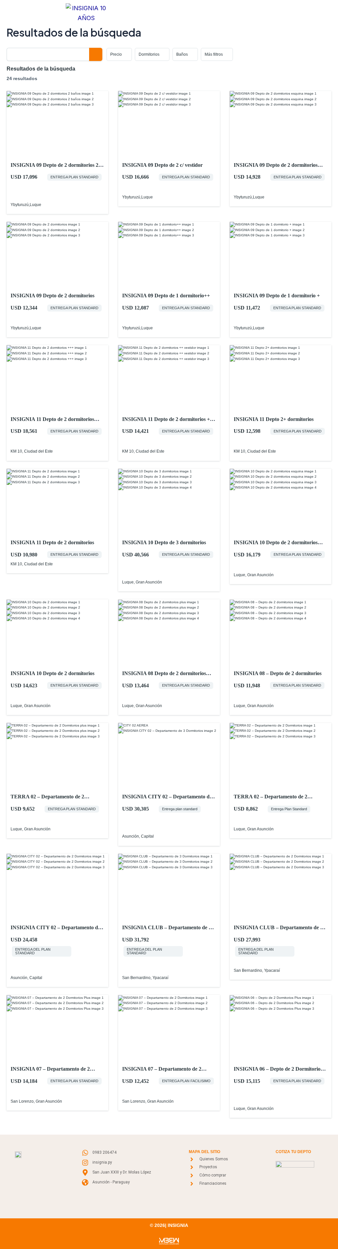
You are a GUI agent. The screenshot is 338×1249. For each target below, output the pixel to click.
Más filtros (214, 54)
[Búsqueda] (95, 54)
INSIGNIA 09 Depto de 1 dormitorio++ (166, 295)
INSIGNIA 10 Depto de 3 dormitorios (164, 542)
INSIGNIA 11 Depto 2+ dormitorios (274, 419)
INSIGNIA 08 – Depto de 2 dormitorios (277, 673)
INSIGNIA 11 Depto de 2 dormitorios (52, 542)
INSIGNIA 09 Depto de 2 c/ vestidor (162, 165)
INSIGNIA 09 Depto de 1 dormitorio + (277, 295)
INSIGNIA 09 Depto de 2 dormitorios (52, 295)
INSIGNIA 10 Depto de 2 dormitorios (52, 673)
